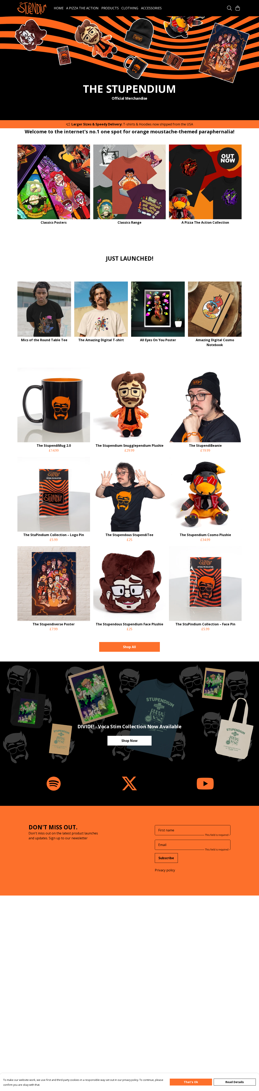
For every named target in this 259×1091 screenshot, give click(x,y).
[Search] (229, 8)
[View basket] (238, 8)
